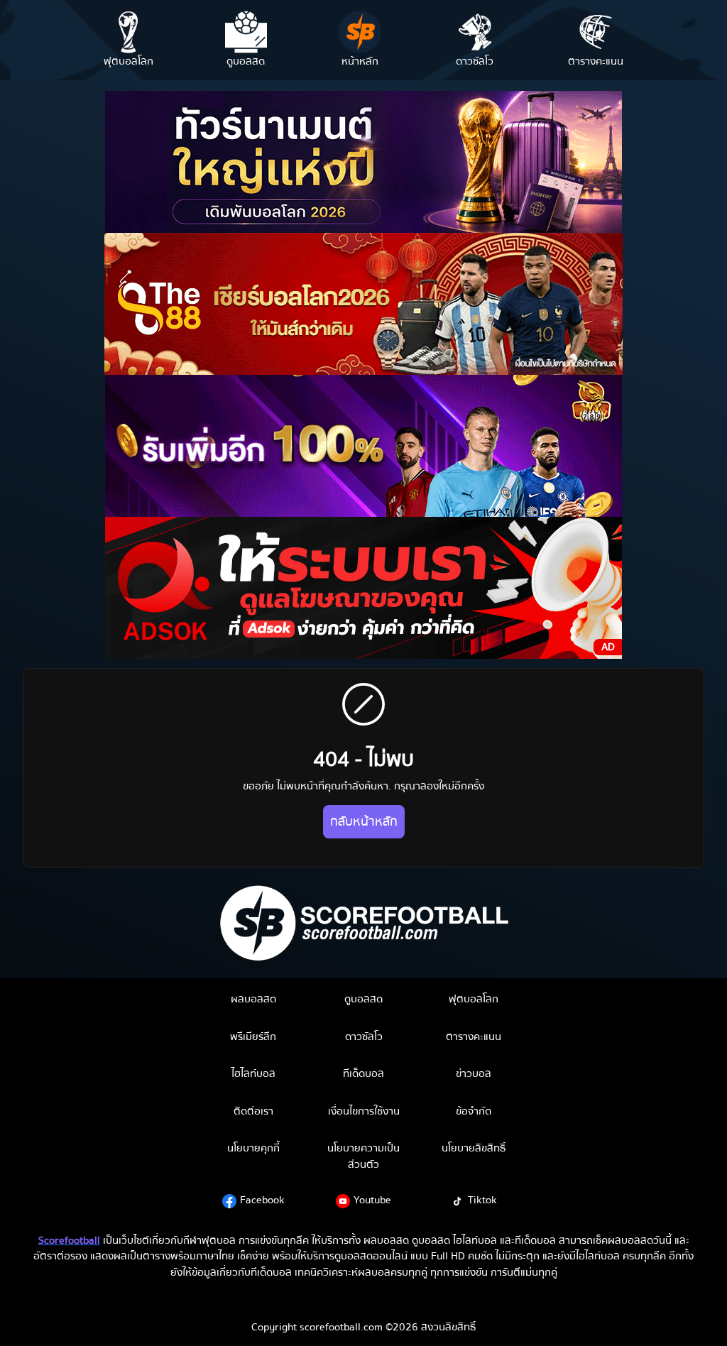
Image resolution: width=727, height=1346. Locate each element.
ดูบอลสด (363, 998)
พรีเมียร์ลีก (253, 1036)
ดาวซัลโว (364, 1036)
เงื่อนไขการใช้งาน (364, 1111)
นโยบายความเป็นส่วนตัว (363, 1156)
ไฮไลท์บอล (253, 1073)
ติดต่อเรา (253, 1111)
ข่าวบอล (473, 1073)
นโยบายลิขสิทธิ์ (473, 1147)
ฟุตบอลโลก (473, 998)
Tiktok (482, 1199)
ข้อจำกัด (473, 1111)
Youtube (372, 1199)
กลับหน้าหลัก (364, 821)
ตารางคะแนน (473, 1036)
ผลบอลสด (253, 998)
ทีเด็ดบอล (363, 1073)
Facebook (262, 1199)
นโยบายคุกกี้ (253, 1147)
